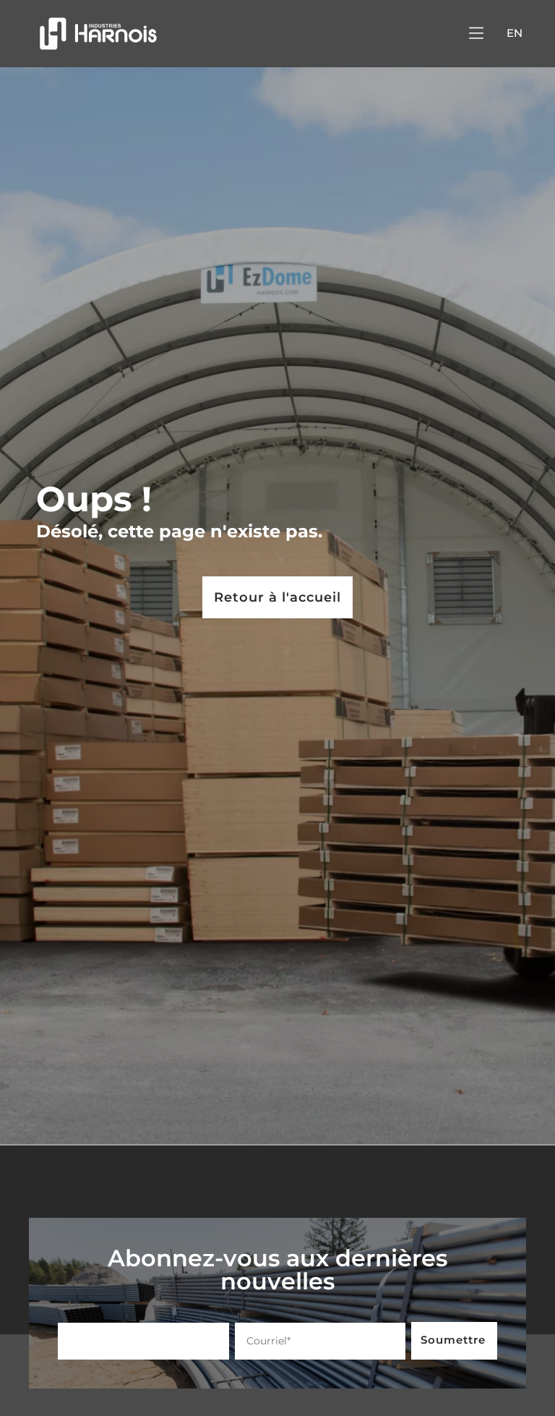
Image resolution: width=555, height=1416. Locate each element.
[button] (476, 33)
